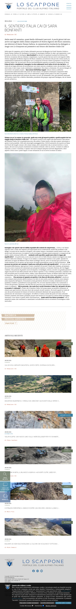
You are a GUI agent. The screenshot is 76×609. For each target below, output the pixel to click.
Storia (15, 14)
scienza (7, 541)
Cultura (22, 14)
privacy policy (17, 598)
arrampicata (9, 433)
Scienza (50, 14)
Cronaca (7, 14)
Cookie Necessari (26, 606)
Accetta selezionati (47, 603)
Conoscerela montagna (5, 489)
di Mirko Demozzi (10, 547)
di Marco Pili (9, 511)
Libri (28, 14)
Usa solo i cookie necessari (29, 603)
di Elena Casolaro (11, 440)
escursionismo (22, 21)
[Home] (38, 6)
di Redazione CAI (10, 34)
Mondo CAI (58, 14)
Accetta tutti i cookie (63, 603)
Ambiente (42, 14)
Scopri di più (9, 323)
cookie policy (66, 591)
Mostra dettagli (51, 606)
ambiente (8, 398)
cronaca (7, 362)
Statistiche (38, 606)
